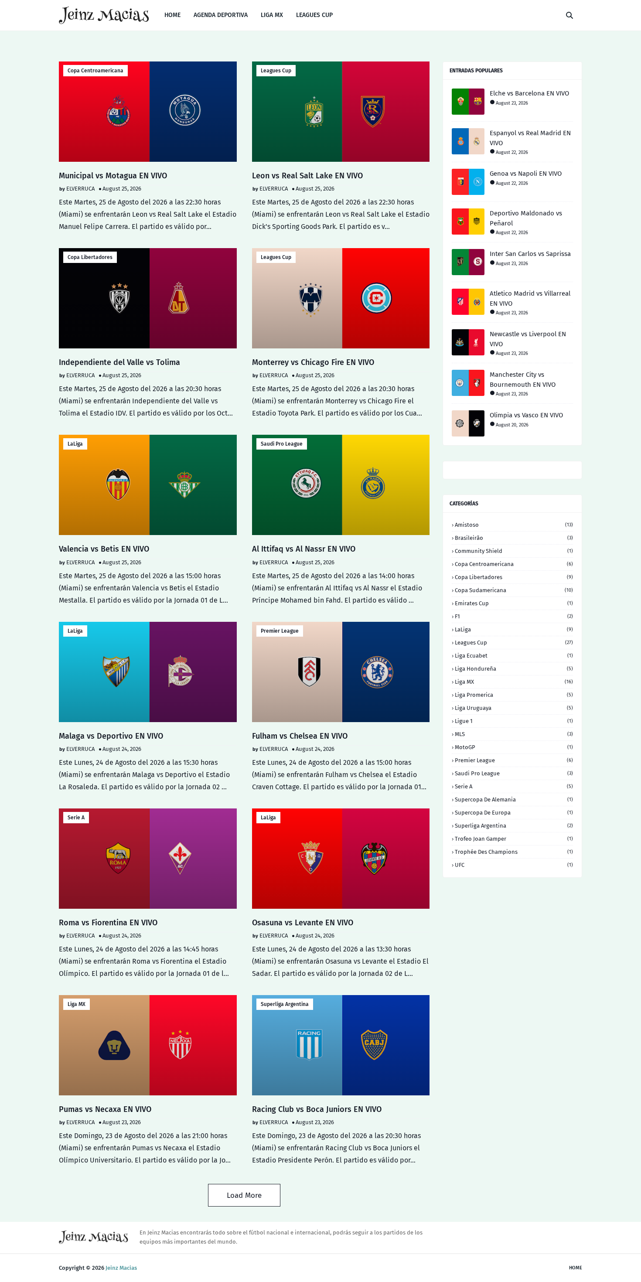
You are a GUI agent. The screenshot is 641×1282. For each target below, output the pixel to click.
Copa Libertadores (90, 257)
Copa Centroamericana (95, 71)
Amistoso (514, 525)
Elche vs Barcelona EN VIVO (529, 93)
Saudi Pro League (282, 444)
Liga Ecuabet (514, 655)
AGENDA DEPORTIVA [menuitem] (221, 15)
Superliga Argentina (285, 1004)
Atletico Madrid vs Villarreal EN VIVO (530, 298)
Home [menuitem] (172, 15)
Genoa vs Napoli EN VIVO (526, 173)
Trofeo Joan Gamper (514, 838)
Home (575, 1268)
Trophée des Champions (514, 852)
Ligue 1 (514, 721)
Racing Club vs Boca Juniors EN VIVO (317, 1109)
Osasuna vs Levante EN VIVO (302, 922)
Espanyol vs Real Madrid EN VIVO (530, 138)
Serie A (76, 818)
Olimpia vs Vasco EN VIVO (526, 415)
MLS (514, 734)
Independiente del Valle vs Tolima (119, 362)
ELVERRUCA (80, 188)
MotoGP (514, 747)
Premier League (280, 631)
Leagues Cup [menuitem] (314, 15)
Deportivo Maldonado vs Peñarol (526, 218)
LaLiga (75, 444)
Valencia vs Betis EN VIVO (104, 549)
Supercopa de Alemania (514, 799)
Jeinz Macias (121, 1268)
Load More (244, 1195)
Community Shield (514, 551)
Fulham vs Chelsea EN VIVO (300, 736)
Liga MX (76, 1004)
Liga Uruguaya (514, 708)
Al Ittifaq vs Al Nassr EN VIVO (303, 549)
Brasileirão (514, 538)
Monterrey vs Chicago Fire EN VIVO (313, 362)
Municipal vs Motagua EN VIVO (113, 176)
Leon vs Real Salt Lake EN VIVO (307, 176)
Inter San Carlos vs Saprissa (530, 254)
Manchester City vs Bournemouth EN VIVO (523, 380)
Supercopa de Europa (514, 812)
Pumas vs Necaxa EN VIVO (105, 1109)
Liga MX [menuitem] (272, 15)
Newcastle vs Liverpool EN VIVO (528, 339)
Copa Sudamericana (514, 590)
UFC (514, 865)
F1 (514, 616)
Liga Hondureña (514, 668)
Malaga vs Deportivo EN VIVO (111, 736)
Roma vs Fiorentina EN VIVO (108, 922)
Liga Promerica (514, 695)
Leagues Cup (276, 71)
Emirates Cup (514, 603)
